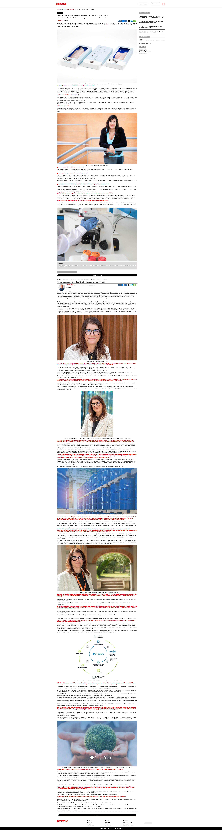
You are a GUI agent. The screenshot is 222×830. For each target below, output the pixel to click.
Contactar (107, 820)
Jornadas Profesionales (143, 49)
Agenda (87, 9)
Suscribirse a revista (91, 825)
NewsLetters (89, 824)
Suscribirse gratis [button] (155, 3)
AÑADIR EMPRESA (148, 823)
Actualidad (77, 9)
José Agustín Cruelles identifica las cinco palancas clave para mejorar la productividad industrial (151, 22)
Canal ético (107, 822)
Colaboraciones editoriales (128, 825)
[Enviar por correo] (123, 21)
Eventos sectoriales (143, 53)
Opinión (83, 9)
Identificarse (89, 820)
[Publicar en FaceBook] (126, 21)
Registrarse (89, 822)
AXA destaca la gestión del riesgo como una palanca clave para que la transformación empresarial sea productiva (151, 17)
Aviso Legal (125, 820)
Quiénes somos (108, 825)
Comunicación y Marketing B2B (145, 51)
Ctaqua (107, 24)
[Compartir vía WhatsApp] (134, 21)
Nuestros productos (109, 824)
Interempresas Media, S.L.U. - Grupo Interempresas (112, 828)
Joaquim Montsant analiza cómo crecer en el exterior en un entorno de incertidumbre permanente (151, 32)
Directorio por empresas (145, 43)
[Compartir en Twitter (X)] (129, 21)
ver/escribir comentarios (97, 815)
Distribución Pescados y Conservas (65, 9)
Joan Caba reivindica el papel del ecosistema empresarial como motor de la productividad (151, 27)
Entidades (93, 9)
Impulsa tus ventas (142, 50)
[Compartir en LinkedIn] (132, 21)
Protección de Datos (127, 822)
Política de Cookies (127, 824)
